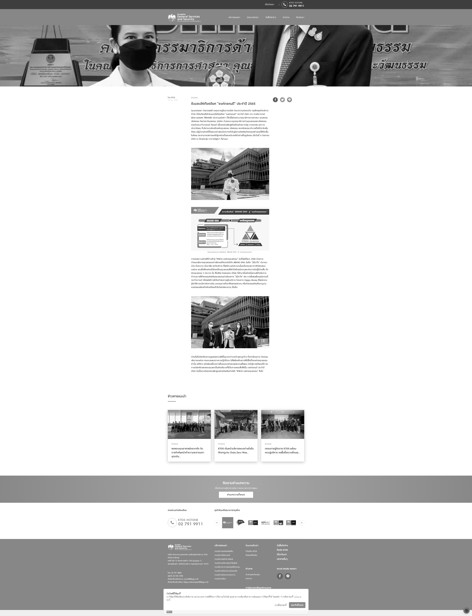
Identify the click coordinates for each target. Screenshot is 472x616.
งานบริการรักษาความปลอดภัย (225, 571)
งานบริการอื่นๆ (220, 578)
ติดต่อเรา (300, 17)
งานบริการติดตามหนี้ (222, 555)
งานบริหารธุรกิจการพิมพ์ (223, 559)
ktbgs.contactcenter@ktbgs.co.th (196, 582)
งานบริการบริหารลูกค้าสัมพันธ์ (225, 563)
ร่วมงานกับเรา (253, 17)
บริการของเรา (234, 17)
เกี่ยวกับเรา (269, 4)
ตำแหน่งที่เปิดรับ (251, 555)
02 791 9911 (296, 6)
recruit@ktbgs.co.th (191, 579)
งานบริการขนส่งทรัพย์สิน (223, 551)
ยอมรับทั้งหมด (297, 605)
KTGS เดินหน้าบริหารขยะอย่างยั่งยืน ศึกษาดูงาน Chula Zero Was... (236, 451)
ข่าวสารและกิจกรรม (253, 574)
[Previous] (217, 522)
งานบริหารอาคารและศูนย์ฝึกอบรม (227, 567)
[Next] (301, 522)
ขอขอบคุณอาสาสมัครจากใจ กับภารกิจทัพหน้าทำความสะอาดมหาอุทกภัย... (187, 453)
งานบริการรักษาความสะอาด (224, 575)
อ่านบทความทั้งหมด (236, 494)
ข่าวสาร (286, 17)
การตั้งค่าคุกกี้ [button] (281, 605)
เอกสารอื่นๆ (282, 559)
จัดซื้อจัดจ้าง (271, 17)
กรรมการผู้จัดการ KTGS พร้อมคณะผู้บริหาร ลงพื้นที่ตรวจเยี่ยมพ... (282, 451)
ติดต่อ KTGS (282, 550)
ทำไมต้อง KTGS (251, 551)
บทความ (249, 578)
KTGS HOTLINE (296, 2)
